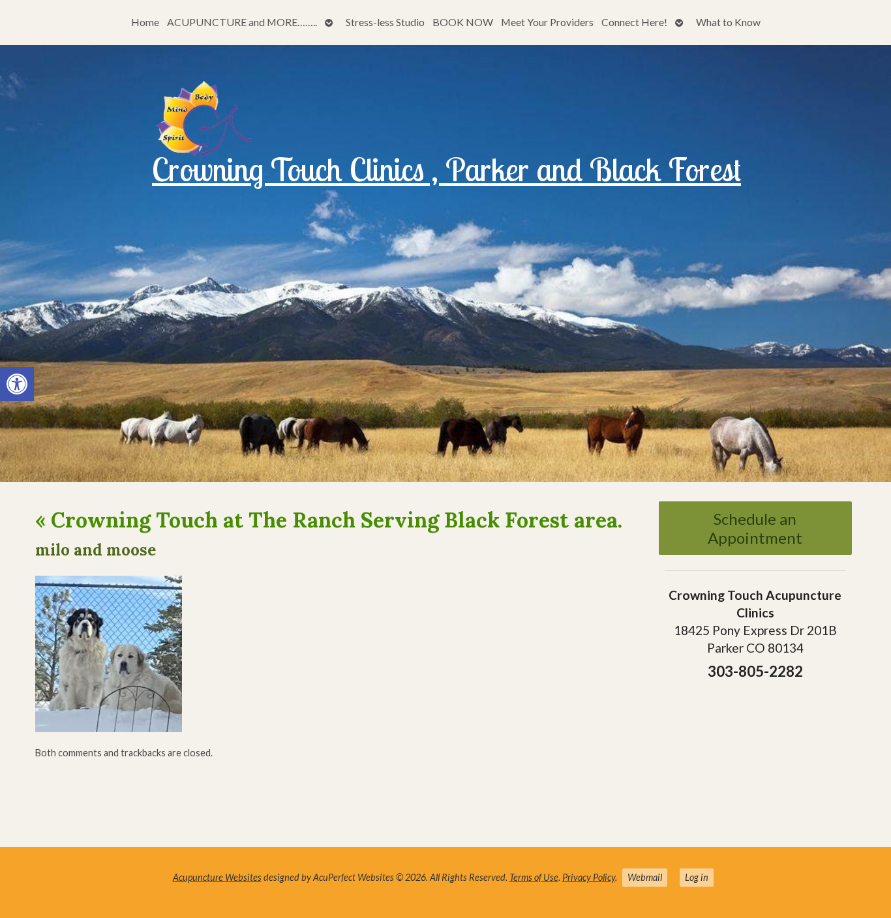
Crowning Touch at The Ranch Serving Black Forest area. (328, 520)
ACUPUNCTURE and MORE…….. (242, 22)
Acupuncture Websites (217, 877)
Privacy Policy (588, 877)
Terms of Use (533, 877)
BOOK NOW (462, 22)
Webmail (644, 877)
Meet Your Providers (547, 22)
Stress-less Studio (385, 22)
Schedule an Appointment (755, 528)
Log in (696, 877)
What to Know (728, 22)
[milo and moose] (108, 728)
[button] (17, 384)
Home (145, 22)
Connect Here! (634, 22)
